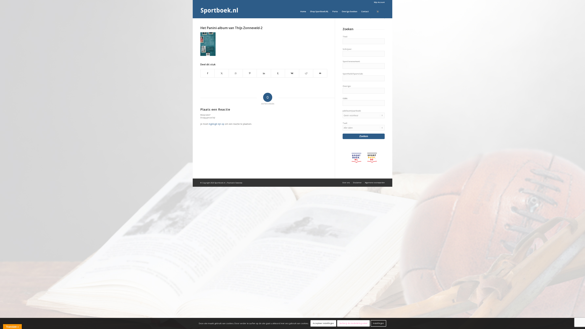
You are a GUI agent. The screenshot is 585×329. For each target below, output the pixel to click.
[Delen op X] (222, 73)
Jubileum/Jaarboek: (352, 110)
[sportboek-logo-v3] (219, 11)
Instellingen (378, 323)
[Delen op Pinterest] (250, 73)
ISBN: (345, 98)
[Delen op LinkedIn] (264, 73)
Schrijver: (347, 49)
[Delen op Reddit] (306, 73)
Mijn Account (379, 2)
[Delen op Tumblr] (278, 73)
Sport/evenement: (351, 61)
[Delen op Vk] (292, 73)
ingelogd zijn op (216, 123)
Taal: (345, 123)
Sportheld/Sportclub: (353, 73)
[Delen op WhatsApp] (236, 73)
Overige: (347, 86)
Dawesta (238, 183)
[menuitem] (378, 2)
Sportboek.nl (220, 183)
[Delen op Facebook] (207, 73)
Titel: (345, 36)
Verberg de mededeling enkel (353, 323)
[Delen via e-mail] (320, 73)
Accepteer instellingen (323, 323)
